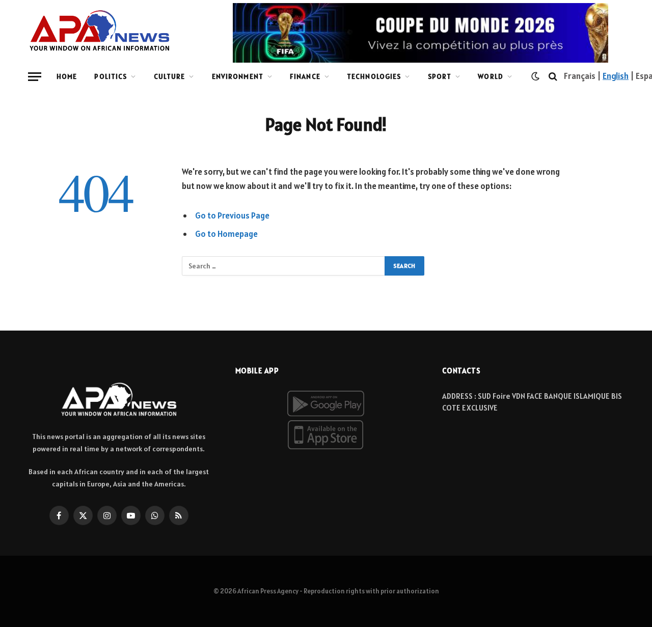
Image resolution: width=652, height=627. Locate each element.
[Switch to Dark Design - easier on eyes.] (535, 76)
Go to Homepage (226, 233)
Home (67, 76)
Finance (305, 76)
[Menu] (34, 76)
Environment (237, 76)
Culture (169, 76)
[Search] (553, 76)
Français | (583, 75)
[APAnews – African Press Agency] (99, 30)
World (490, 76)
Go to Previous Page (232, 215)
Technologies (374, 76)
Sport (440, 76)
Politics (110, 76)
